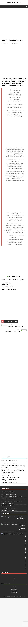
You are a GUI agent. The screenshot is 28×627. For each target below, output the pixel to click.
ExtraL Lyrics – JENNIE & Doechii (9, 460)
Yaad (16, 321)
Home (14, 586)
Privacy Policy (14, 589)
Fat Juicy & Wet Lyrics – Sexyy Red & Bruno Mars (12, 470)
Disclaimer (14, 591)
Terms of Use (14, 592)
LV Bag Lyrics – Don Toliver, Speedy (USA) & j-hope (13, 465)
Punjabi (10, 321)
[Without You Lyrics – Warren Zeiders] (9, 524)
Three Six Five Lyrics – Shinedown (9, 467)
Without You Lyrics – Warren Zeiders (9, 463)
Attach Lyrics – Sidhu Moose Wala (9, 482)
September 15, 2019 (7, 43)
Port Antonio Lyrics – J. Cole (7, 475)
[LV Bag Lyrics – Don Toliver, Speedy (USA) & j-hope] (12, 534)
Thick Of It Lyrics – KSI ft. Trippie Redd (10, 477)
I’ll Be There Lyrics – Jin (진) (7, 472)
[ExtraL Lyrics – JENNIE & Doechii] (8, 517)
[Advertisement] (14, 24)
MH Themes (22, 596)
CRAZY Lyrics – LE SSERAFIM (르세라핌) (10, 480)
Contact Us (14, 588)
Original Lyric (16, 43)
